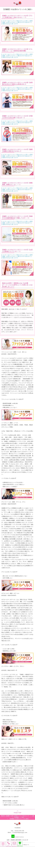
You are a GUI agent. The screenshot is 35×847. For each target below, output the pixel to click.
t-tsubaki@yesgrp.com (19, 832)
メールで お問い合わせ (14, 844)
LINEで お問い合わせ (20, 845)
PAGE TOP (17, 813)
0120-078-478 (19, 830)
